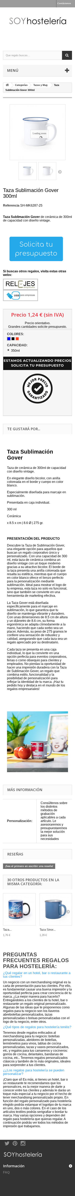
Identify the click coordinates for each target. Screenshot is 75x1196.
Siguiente (60, 172)
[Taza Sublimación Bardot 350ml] (19, 909)
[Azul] (8, 338)
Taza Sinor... (48, 929)
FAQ (6, 1172)
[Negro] (13, 338)
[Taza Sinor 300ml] (56, 909)
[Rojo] (17, 338)
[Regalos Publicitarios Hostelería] (37, 25)
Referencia (11, 205)
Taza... (7, 929)
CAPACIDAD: (17, 345)
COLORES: (16, 334)
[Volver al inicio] (7, 85)
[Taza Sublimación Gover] (27, 171)
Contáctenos (64, 3)
